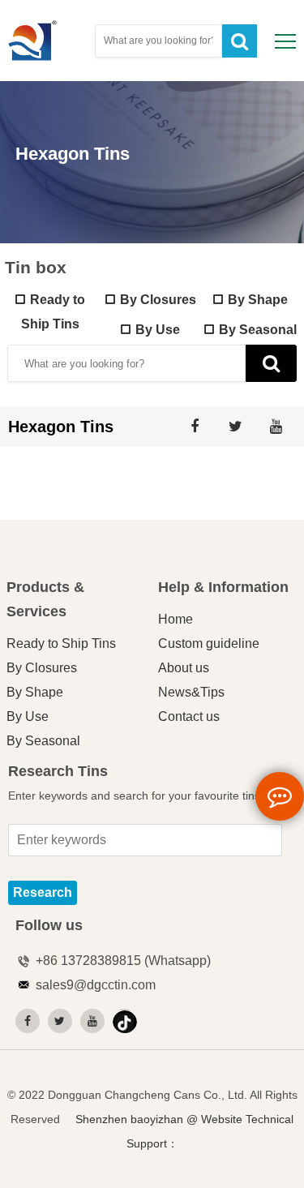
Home (175, 619)
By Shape (258, 299)
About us (183, 668)
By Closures (158, 299)
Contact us (189, 716)
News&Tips (191, 692)
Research (42, 892)
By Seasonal (258, 329)
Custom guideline (208, 643)
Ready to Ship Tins (61, 643)
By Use (157, 329)
